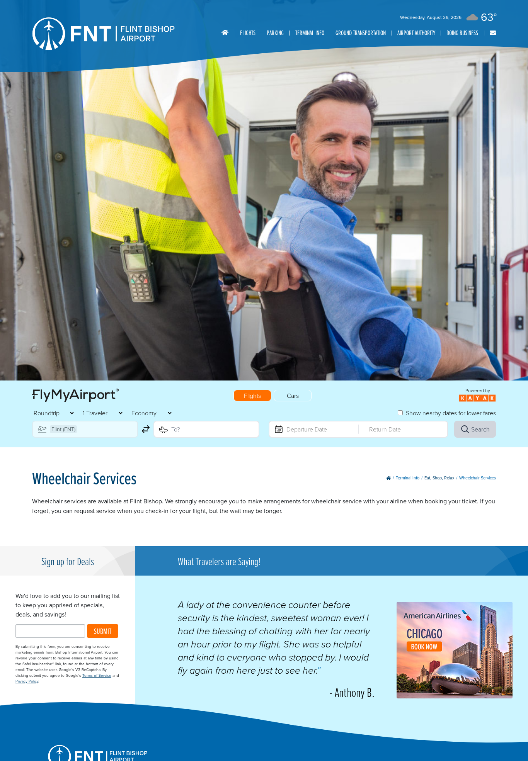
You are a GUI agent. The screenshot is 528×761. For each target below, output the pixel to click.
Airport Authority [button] (416, 32)
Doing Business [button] (462, 32)
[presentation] (455, 696)
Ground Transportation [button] (361, 32)
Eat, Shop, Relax (439, 478)
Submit (102, 631)
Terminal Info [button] (309, 32)
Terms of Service (96, 675)
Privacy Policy (26, 681)
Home (225, 33)
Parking (275, 32)
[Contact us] (493, 33)
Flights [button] (247, 32)
